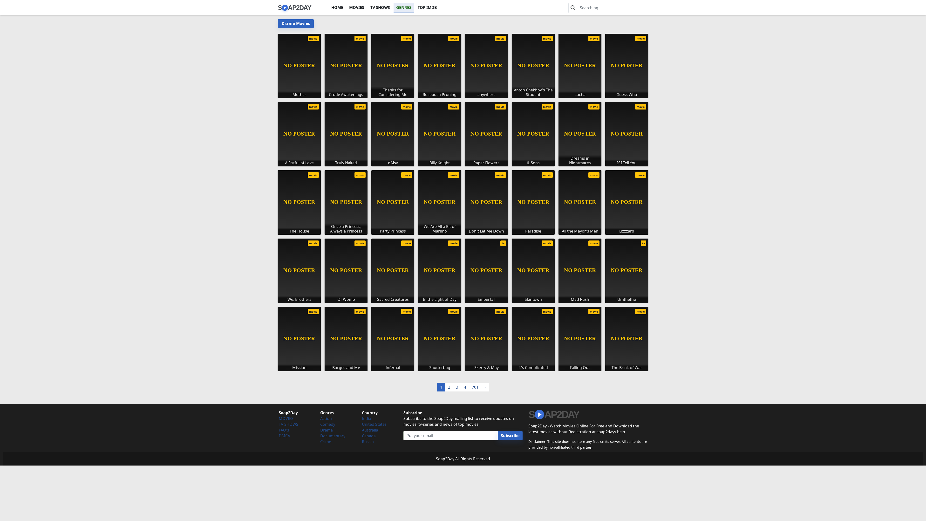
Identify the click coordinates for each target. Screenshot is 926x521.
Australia (370, 430)
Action (326, 418)
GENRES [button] (403, 7)
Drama (326, 430)
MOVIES (356, 7)
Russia (368, 441)
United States (374, 424)
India (366, 418)
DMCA (284, 436)
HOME (337, 7)
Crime (325, 441)
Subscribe (510, 435)
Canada (369, 436)
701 (475, 387)
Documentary (332, 436)
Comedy (327, 424)
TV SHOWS (380, 7)
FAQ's (284, 430)
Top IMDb (427, 7)
